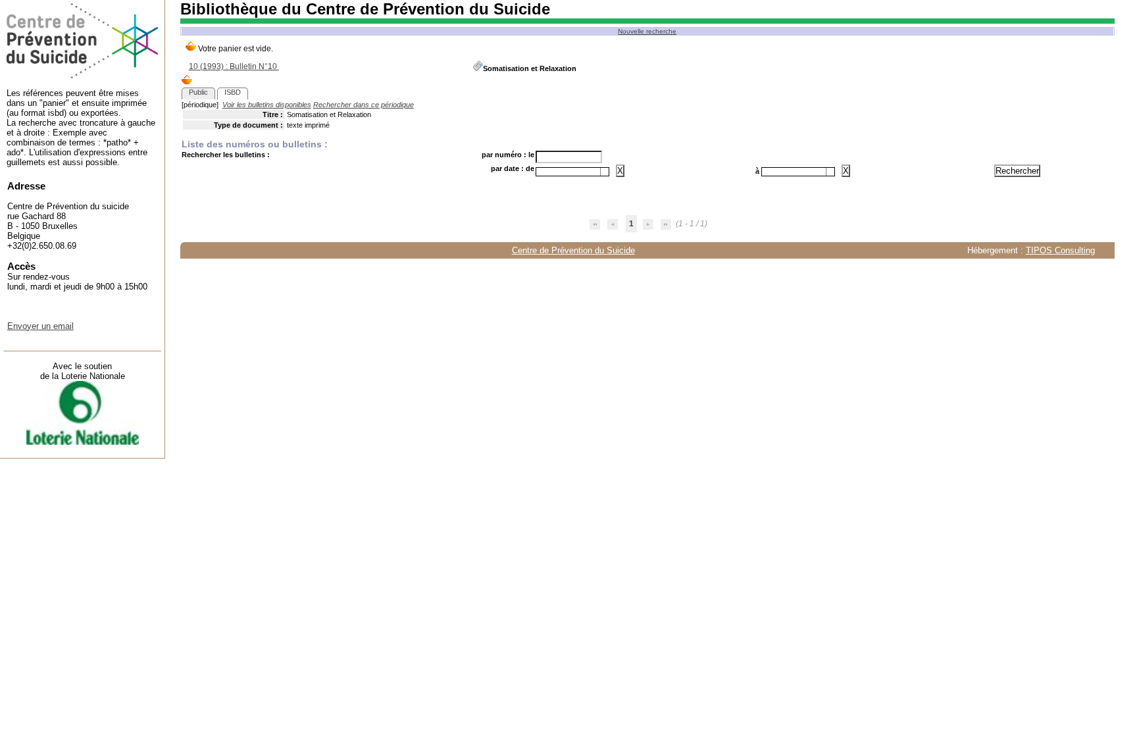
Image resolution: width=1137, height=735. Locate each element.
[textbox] (568, 172)
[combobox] (572, 171)
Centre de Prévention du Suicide (573, 250)
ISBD (232, 92)
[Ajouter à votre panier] (187, 81)
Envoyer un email (40, 326)
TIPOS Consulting (1060, 250)
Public (198, 92)
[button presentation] (605, 172)
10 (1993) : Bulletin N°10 (234, 66)
